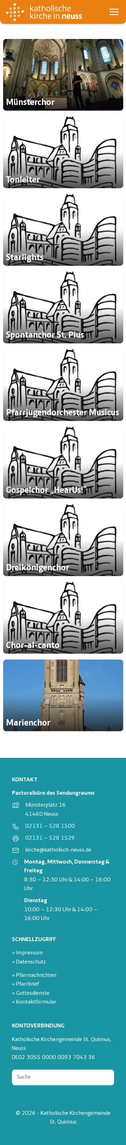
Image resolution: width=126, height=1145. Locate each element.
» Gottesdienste (30, 994)
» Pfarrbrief (25, 984)
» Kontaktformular (34, 1002)
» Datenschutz (29, 962)
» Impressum (27, 953)
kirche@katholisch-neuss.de (58, 850)
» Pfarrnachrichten (34, 976)
